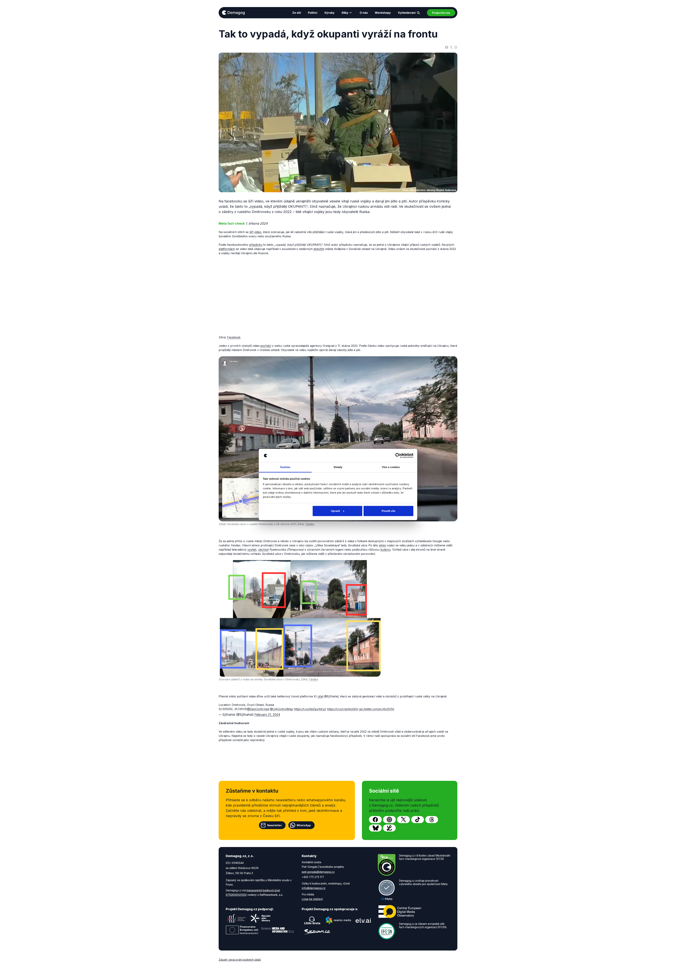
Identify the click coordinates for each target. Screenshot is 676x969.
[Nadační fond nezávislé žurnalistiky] (236, 918)
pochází (265, 345)
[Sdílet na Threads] (455, 47)
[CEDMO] (400, 911)
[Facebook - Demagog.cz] (375, 819)
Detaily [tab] (338, 467)
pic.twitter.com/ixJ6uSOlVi (376, 709)
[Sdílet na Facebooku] (446, 47)
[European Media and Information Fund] (277, 930)
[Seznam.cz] (317, 931)
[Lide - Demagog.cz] (389, 828)
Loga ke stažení (312, 899)
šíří (251, 232)
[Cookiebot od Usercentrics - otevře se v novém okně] (398, 455)
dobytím (319, 249)
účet (320, 696)
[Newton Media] (338, 920)
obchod (263, 549)
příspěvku (255, 244)
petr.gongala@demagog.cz (318, 872)
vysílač (251, 549)
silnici (382, 545)
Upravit (335, 510)
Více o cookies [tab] (391, 467)
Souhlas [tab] (285, 467)
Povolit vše (388, 510)
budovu (385, 549)
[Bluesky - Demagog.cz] (375, 828)
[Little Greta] (312, 920)
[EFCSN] (386, 931)
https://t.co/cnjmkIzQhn (342, 709)
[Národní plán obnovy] (260, 918)
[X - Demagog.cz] (403, 819)
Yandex (309, 524)
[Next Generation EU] (242, 930)
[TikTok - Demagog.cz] (417, 819)
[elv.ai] (363, 920)
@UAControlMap (281, 709)
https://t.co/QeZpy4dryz (310, 709)
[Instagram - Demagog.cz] (389, 819)
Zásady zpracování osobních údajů (240, 959)
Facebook (233, 337)
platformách (227, 249)
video (257, 232)
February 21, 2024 (267, 714)
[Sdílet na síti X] (451, 47)
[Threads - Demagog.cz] (431, 819)
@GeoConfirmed (258, 709)
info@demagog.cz (314, 888)
